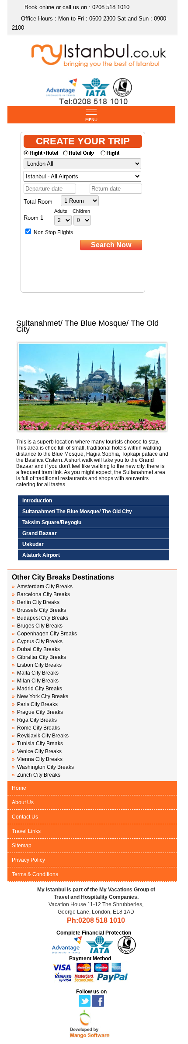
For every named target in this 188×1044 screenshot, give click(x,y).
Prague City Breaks (37, 712)
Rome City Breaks (36, 728)
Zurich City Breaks (36, 775)
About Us (23, 802)
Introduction (37, 501)
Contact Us (25, 817)
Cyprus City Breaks (37, 641)
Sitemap (21, 846)
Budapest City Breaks (40, 618)
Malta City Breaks (35, 673)
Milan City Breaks (35, 681)
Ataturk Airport (41, 555)
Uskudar (33, 544)
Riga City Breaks (34, 720)
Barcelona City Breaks (41, 594)
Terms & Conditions (35, 874)
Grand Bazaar (39, 533)
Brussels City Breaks (39, 610)
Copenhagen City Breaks (44, 634)
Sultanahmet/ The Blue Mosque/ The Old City (77, 511)
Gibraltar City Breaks (39, 657)
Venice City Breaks (37, 751)
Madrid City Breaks (37, 689)
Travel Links (26, 831)
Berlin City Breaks (35, 602)
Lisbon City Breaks (37, 665)
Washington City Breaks (43, 767)
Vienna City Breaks (37, 759)
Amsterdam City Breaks (42, 586)
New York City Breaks (40, 696)
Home (19, 788)
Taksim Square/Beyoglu (51, 522)
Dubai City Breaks (36, 649)
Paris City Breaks (35, 704)
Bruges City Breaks (37, 626)
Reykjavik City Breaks (40, 736)
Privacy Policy (28, 860)
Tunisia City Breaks (38, 743)
